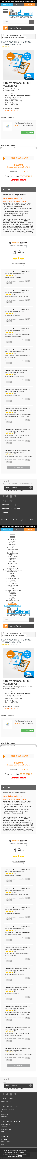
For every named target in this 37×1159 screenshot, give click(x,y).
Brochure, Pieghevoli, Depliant (12, 570)
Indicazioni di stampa (7, 145)
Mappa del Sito (6, 1129)
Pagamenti (4, 1114)
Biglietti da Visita (12, 550)
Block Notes (12, 558)
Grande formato (12, 572)
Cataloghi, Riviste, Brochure (12, 590)
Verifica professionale (23, 123)
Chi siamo (12, 543)
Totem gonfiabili (12, 583)
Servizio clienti (5, 1142)
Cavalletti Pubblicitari (12, 582)
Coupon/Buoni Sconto (12, 568)
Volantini (12, 560)
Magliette (12, 599)
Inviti (12, 551)
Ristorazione (12, 592)
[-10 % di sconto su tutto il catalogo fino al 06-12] (18, 1)
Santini (12, 602)
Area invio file (7, 4)
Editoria (12, 587)
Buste (12, 565)
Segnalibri (12, 555)
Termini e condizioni (7, 1109)
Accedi (18, 4)
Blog (12, 546)
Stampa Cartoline (12, 553)
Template (4, 1127)
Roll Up (12, 580)
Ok (20, 1156)
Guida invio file (5, 1124)
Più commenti (18, 468)
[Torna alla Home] (3, 35)
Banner (12, 577)
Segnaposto (12, 595)
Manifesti (12, 573)
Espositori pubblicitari (12, 578)
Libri (12, 589)
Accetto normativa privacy (14, 490)
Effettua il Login (6, 1102)
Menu (12, 597)
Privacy (3, 1112)
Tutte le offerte (12, 539)
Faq (2, 1132)
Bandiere (12, 575)
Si (28, 281)
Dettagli (15, 1156)
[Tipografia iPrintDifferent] (21, 13)
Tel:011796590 (12, 604)
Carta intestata (12, 563)
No (9, 283)
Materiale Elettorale (12, 600)
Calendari (12, 567)
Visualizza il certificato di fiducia (18, 245)
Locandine (12, 561)
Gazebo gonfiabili (12, 585)
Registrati (29, 4)
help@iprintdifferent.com (12, 606)
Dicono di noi (12, 545)
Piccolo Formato (12, 548)
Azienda (12, 541)
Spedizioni (4, 1117)
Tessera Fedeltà (12, 556)
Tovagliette (12, 594)
